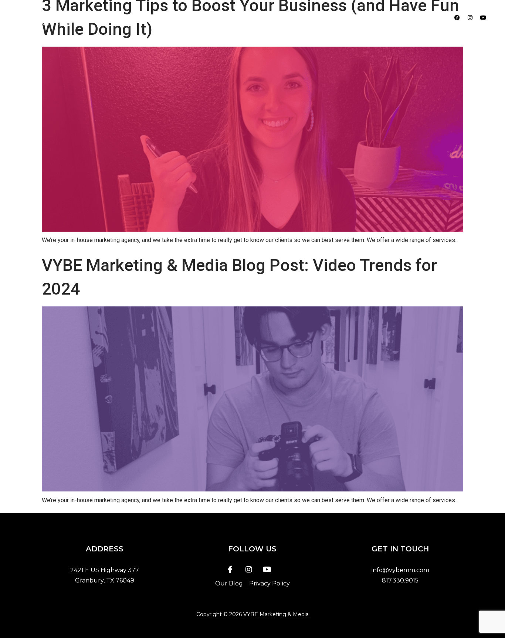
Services (266, 17)
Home (196, 17)
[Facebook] (457, 17)
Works (302, 17)
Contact (338, 17)
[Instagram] (470, 17)
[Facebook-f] (230, 569)
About (229, 17)
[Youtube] (483, 17)
